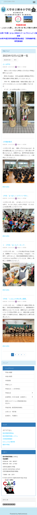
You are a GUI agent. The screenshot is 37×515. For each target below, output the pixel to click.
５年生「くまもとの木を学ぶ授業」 (15, 299)
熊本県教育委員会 (8, 433)
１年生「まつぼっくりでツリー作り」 (16, 196)
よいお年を (6, 64)
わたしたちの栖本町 (9, 442)
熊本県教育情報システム (10, 436)
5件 (15, 60)
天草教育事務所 (7, 439)
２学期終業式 (7, 142)
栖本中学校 (6, 444)
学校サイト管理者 (21, 67)
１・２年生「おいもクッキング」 (14, 245)
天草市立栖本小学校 (9, 1)
